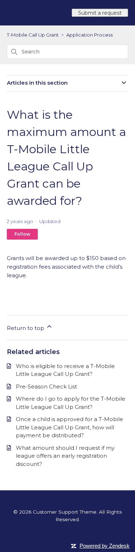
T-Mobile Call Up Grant (33, 35)
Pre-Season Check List (46, 386)
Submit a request (100, 13)
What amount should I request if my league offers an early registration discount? (65, 455)
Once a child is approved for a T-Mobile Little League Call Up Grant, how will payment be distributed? (69, 427)
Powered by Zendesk (105, 546)
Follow (22, 234)
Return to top (26, 328)
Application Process (89, 35)
